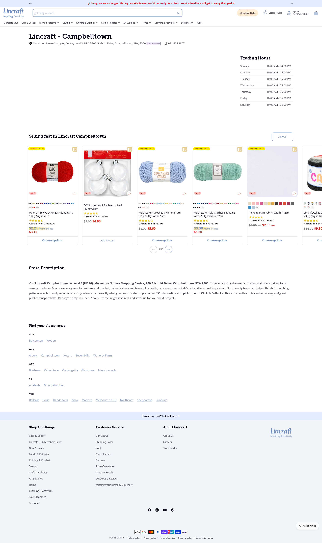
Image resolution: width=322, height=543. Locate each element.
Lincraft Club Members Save (45, 442)
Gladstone (88, 370)
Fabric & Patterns (39, 454)
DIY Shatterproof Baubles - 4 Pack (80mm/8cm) (103, 207)
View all (282, 136)
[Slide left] (153, 249)
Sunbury (161, 400)
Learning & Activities (40, 490)
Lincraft (120, 537)
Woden (51, 340)
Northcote (126, 400)
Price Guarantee (105, 466)
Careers (167, 442)
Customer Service (110, 427)
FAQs (99, 448)
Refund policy (134, 538)
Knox (75, 400)
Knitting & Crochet (39, 460)
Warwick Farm (102, 355)
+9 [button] (147, 207)
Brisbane (35, 370)
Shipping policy (185, 538)
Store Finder (170, 448)
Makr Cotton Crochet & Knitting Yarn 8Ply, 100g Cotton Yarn (160, 214)
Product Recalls (105, 472)
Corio (45, 400)
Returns (100, 460)
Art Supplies (36, 478)
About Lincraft (175, 427)
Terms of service (167, 538)
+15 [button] (257, 207)
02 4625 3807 (176, 43)
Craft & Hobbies (38, 472)
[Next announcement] (291, 3)
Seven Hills (83, 355)
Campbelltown (50, 355)
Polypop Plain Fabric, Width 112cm (269, 212)
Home (32, 484)
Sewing (33, 466)
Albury (33, 355)
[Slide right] (168, 249)
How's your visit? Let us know (159, 416)
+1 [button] (312, 207)
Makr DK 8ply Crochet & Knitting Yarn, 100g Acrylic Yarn (51, 214)
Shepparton (144, 400)
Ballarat (34, 400)
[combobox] (107, 12)
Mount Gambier (54, 385)
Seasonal (34, 503)
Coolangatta (70, 370)
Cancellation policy (204, 538)
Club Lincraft (103, 454)
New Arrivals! (36, 448)
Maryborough (107, 370)
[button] (316, 13)
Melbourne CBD (106, 400)
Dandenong (60, 400)
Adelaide (34, 385)
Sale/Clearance (37, 496)
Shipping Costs (104, 442)
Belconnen (36, 340)
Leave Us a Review (106, 478)
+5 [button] (202, 207)
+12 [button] (37, 207)
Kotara (68, 355)
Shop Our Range (42, 427)
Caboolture (51, 370)
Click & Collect (37, 435)
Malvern (87, 400)
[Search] (178, 12)
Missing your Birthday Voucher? (114, 484)
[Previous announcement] (30, 3)
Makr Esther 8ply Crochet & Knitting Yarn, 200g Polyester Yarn (214, 214)
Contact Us (102, 435)
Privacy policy (150, 538)
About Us (168, 435)
